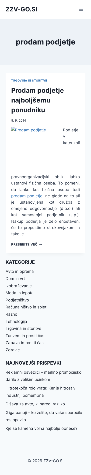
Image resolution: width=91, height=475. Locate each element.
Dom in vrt (15, 278)
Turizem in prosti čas (25, 335)
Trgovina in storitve (29, 80)
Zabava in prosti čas (25, 342)
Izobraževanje (19, 286)
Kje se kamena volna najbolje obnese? (41, 428)
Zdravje (13, 350)
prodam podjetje (26, 196)
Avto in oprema (20, 271)
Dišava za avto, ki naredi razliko (35, 404)
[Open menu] (81, 9)
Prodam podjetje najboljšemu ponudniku (37, 100)
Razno (11, 314)
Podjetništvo (17, 300)
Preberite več (26, 244)
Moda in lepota (20, 292)
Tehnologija (16, 321)
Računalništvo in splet (26, 307)
